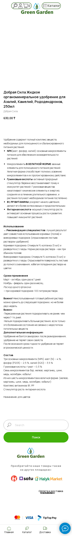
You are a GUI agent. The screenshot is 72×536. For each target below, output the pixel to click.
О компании (47, 493)
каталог (54, 5)
